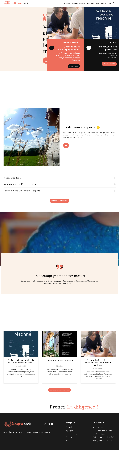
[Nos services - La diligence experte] (65, 23)
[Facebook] (45, 424)
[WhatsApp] (49, 424)
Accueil (69, 427)
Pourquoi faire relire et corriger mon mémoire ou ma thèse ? (98, 362)
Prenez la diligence (73, 434)
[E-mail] (52, 424)
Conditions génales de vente (103, 430)
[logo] (16, 3)
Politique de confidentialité (103, 437)
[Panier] (113, 3)
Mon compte (98, 427)
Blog (67, 440)
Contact (69, 437)
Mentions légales (99, 434)
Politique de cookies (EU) (102, 440)
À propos (69, 430)
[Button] (51, 48)
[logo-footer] (17, 424)
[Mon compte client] (110, 3)
